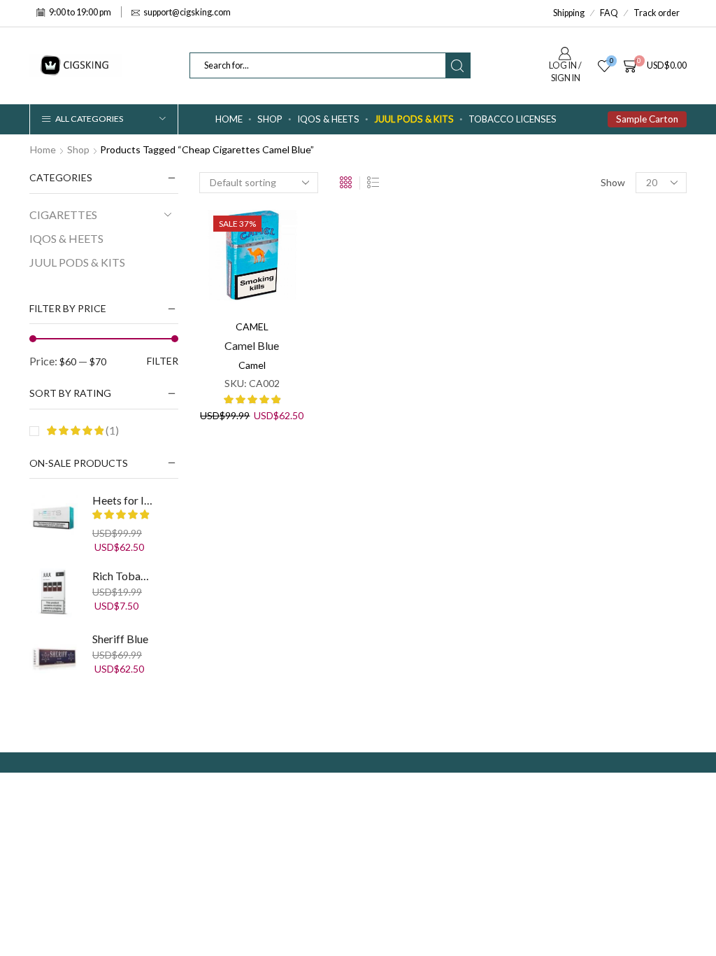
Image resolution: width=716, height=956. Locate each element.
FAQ (609, 13)
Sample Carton (647, 119)
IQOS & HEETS (328, 119)
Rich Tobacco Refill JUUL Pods (123, 575)
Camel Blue (251, 345)
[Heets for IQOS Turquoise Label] (53, 517)
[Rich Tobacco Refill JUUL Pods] (53, 592)
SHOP (269, 119)
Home (229, 119)
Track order (656, 13)
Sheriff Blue (120, 638)
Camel (252, 365)
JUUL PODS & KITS (414, 119)
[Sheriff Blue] (53, 655)
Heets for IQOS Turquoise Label (123, 500)
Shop (78, 149)
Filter (162, 361)
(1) (111, 430)
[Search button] (457, 65)
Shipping (569, 13)
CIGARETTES (63, 214)
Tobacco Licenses (512, 119)
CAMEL (252, 326)
